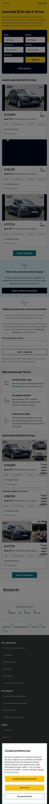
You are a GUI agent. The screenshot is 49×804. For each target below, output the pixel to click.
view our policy (13, 772)
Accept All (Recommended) (24, 779)
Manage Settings (24, 796)
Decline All (24, 787)
